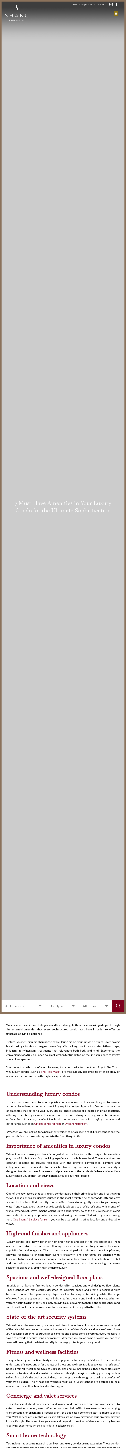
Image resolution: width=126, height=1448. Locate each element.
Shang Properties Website (92, 4)
